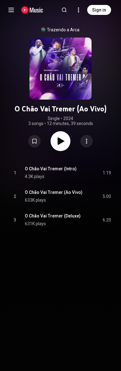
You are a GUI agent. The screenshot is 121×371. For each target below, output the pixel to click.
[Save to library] (34, 141)
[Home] (32, 10)
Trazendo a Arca (63, 29)
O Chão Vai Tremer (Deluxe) (53, 215)
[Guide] (11, 10)
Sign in (99, 9)
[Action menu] (86, 141)
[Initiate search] (64, 10)
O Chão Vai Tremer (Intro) (51, 168)
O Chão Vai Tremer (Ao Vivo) (54, 192)
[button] (34, 141)
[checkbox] (106, 173)
